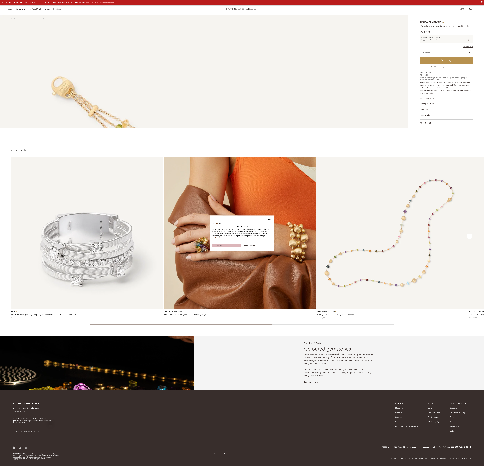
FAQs (452, 431)
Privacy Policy (393, 458)
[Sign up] (50, 426)
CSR (470, 458)
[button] (469, 236)
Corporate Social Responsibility (406, 426)
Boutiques (399, 412)
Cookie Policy (403, 458)
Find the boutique (438, 67)
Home (6, 19)
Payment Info (425, 115)
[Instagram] (20, 447)
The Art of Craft (34, 9)
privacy (31, 431)
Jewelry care (454, 426)
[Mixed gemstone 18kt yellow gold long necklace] (392, 233)
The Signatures (433, 417)
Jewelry (430, 408)
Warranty (453, 422)
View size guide (468, 46)
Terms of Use (423, 458)
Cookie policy (217, 238)
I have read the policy (27, 431)
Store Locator (400, 417)
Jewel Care (424, 109)
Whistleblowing (434, 458)
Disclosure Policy (445, 458)
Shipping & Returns (427, 104)
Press (397, 422)
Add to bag (446, 60)
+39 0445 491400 (19, 412)
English (225, 453)
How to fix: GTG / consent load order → (101, 2)
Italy (214, 453)
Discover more (311, 382)
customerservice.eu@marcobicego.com (27, 408)
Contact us (424, 67)
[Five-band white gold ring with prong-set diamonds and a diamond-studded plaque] (87, 233)
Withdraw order (455, 417)
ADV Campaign (434, 422)
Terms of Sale (413, 458)
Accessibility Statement (459, 458)
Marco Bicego (400, 408)
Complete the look (22, 150)
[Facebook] (14, 447)
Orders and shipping (457, 412)
